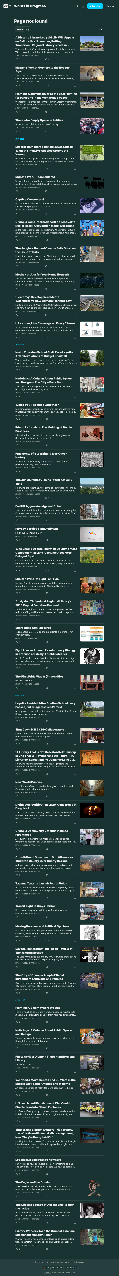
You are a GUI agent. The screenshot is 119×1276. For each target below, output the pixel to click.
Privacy (60, 1262)
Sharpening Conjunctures (33, 627)
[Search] (77, 6)
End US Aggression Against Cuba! (38, 506)
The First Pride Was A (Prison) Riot (39, 676)
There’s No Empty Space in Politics (39, 120)
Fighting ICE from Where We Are (37, 1008)
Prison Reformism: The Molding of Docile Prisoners (43, 429)
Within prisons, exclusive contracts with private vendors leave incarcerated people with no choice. (46, 205)
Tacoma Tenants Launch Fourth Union (41, 883)
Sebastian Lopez (23, 1064)
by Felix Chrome (23, 680)
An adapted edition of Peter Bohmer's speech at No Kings (44, 1087)
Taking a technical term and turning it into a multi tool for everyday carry (44, 633)
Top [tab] (27, 29)
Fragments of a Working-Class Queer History (41, 455)
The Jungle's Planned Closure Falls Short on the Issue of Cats (45, 250)
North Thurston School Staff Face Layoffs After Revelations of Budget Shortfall (44, 354)
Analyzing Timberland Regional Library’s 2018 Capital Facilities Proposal (43, 603)
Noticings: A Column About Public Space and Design (43, 1032)
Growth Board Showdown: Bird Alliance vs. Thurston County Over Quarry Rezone (44, 859)
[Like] (17, 191)
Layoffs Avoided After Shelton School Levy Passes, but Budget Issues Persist (45, 705)
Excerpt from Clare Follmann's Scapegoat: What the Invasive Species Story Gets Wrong (44, 150)
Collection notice (77, 1262)
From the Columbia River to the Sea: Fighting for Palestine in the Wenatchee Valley (46, 95)
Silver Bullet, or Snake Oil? (28, 532)
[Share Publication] (83, 6)
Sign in (110, 6)
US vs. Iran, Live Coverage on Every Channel (45, 323)
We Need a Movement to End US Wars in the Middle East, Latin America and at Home (45, 1081)
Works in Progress (30, 55)
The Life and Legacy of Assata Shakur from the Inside (44, 1206)
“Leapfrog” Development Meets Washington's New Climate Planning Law (43, 299)
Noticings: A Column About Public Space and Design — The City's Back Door (43, 380)
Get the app (71, 1267)
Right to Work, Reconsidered (35, 177)
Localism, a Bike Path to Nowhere (38, 1159)
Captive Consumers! (29, 199)
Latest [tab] (20, 29)
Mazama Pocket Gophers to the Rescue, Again (42, 69)
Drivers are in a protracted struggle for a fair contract (41, 910)
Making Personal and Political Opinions (42, 926)
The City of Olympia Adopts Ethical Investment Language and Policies (39, 977)
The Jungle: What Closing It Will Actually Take (43, 481)
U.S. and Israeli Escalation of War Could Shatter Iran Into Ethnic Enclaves (42, 1105)
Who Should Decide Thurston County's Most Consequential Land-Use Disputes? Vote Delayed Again (46, 552)
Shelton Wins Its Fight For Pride (37, 579)
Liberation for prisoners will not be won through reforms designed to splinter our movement (43, 436)
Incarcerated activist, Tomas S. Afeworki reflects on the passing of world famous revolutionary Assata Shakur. (42, 1214)
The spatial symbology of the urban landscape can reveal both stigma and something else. (43, 388)
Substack (47, 1272)
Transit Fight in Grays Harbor (35, 906)
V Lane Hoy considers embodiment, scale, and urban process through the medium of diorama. (45, 1039)
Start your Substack (53, 1267)
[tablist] (23, 29)
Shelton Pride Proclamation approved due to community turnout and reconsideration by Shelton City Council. (43, 584)
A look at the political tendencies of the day (36, 124)
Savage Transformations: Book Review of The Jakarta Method (44, 950)
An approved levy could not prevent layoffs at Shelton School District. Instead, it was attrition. (45, 712)
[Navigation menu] (7, 6)
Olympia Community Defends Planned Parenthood (41, 832)
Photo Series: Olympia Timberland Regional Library (45, 1058)
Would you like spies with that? (37, 405)
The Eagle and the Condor (33, 1182)
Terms (67, 1262)
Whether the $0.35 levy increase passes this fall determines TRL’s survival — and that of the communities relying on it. (45, 50)
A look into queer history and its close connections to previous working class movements (41, 463)
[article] (59, 48)
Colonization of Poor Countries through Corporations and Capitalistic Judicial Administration (44, 787)
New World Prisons (28, 782)
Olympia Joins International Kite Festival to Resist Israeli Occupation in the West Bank (45, 223)
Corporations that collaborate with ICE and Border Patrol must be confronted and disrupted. (43, 735)
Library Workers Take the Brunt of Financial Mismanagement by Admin (45, 1232)
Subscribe (95, 6)
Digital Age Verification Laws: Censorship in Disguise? (45, 806)
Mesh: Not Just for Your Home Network (42, 274)
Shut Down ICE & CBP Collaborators (39, 729)
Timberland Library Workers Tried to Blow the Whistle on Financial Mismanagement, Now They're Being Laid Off (44, 1133)
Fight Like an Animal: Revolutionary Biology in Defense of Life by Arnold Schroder (45, 652)
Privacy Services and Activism (36, 528)
